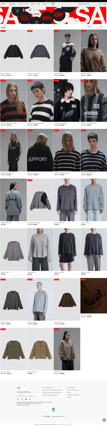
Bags (39, 3)
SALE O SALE (12, 3)
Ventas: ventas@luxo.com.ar (47, 387)
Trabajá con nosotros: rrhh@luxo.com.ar (50, 395)
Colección (3, 3)
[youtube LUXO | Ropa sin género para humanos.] (26, 399)
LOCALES (69, 397)
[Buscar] (101, 4)
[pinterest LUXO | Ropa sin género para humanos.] (30, 399)
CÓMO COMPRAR (71, 387)
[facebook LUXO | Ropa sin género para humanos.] (22, 399)
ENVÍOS (68, 392)
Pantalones (33, 3)
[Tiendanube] (46, 416)
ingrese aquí (39, 403)
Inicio (2, 25)
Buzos (26, 3)
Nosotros (45, 3)
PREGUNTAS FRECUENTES (73, 395)
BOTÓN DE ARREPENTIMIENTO (23, 405)
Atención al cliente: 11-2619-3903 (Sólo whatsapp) (52, 390)
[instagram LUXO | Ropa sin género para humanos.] (18, 399)
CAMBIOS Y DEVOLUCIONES (73, 390)
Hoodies (20, 3)
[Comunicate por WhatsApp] (104, 420)
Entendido (70, 424)
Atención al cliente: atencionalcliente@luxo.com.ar (52, 392)
